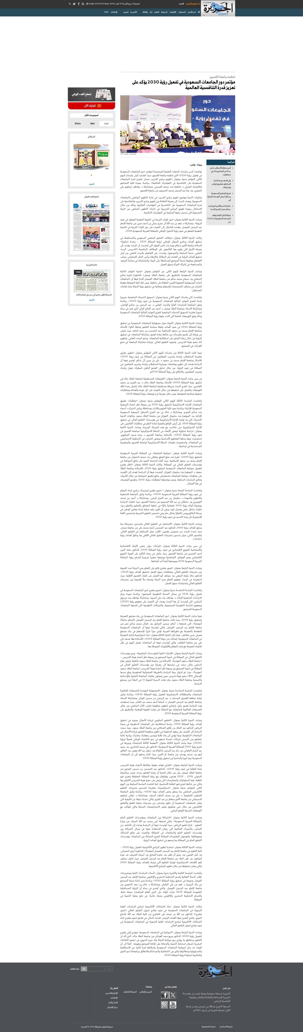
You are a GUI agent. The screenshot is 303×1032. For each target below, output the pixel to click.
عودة (180, 4)
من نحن (226, 988)
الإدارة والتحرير (111, 993)
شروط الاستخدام (226, 1027)
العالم (156, 12)
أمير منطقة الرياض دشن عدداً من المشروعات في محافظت (220, 171)
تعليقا (92, 124)
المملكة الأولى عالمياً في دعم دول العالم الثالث (94, 295)
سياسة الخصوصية (209, 1027)
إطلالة (145, 12)
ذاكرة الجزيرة (91, 265)
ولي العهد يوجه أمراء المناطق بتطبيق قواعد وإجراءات (221, 183)
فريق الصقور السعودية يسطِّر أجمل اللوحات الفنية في (219, 196)
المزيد (125, 12)
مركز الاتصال (112, 1007)
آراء (151, 12)
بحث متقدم (74, 969)
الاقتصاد (172, 12)
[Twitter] (74, 4)
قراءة (106, 124)
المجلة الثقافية (130, 992)
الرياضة (164, 12)
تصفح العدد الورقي (91, 197)
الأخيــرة (133, 12)
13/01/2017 (114, 4)
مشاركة (78, 124)
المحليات (182, 12)
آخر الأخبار (192, 12)
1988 (78, 272)
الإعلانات (114, 12)
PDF (106, 12)
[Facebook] (78, 4)
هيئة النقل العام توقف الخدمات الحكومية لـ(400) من (219, 218)
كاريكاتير (91, 137)
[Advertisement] (151, 43)
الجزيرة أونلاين (146, 992)
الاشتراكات (113, 1003)
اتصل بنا (114, 988)
